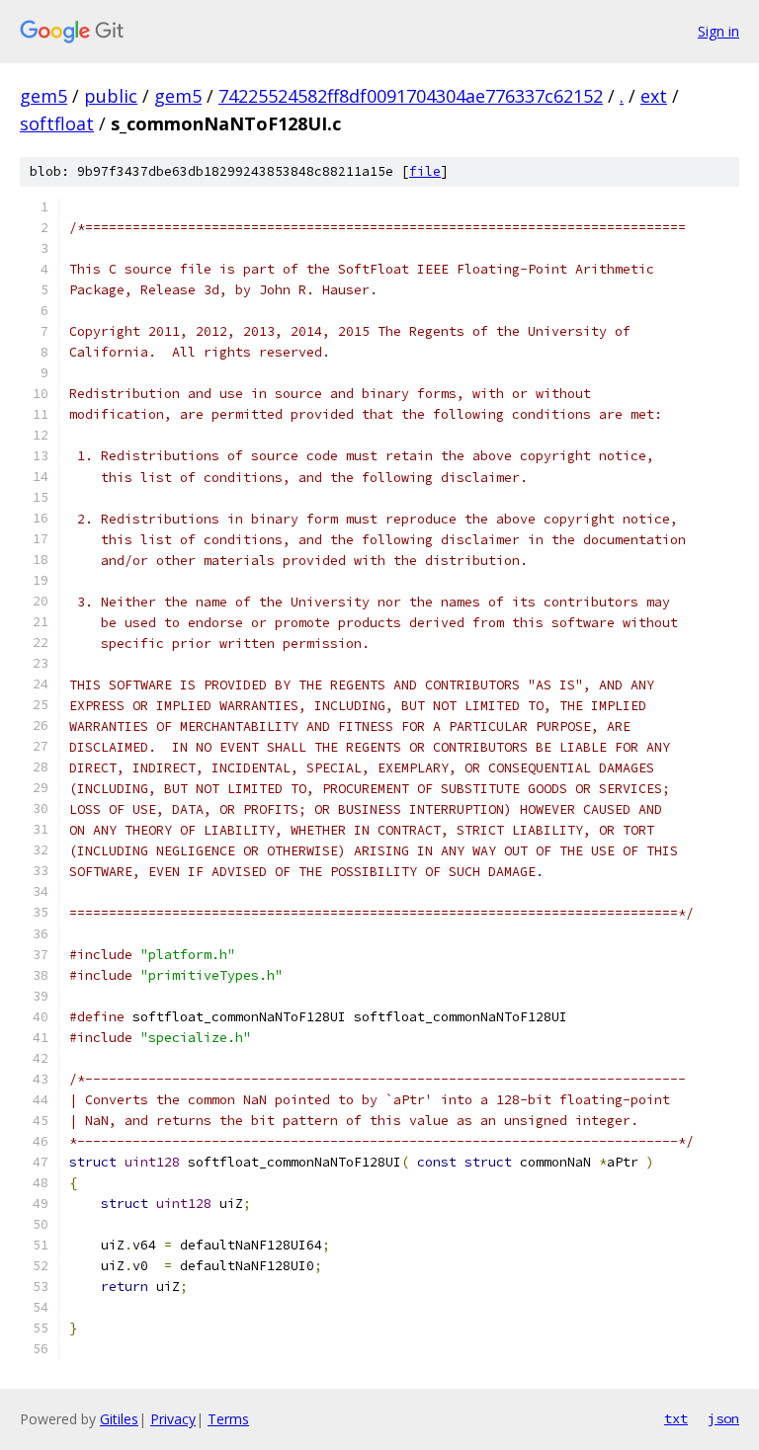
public (110, 96)
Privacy (173, 1419)
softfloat (57, 123)
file (425, 171)
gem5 (43, 96)
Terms (228, 1419)
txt (676, 1418)
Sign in (718, 31)
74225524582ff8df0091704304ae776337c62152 (410, 96)
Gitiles (119, 1419)
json (723, 1418)
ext (653, 96)
